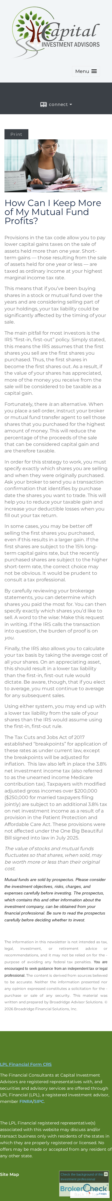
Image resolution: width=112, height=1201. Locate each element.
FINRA (26, 1101)
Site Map (9, 1174)
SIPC (39, 1101)
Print (16, 134)
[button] (86, 71)
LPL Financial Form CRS (26, 1064)
